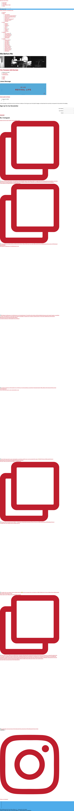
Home (1, 10)
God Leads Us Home (5, 96)
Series (3, 13)
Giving (3, 5)
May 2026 (7, 43)
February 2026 (7, 46)
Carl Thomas (7, 33)
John (5, 26)
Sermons (5, 10)
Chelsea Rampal (8, 34)
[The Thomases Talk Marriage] (23, 67)
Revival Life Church (4, 0)
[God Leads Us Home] (23, 94)
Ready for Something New (10, 16)
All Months (7, 50)
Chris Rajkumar (8, 35)
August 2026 (7, 39)
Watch (3, 77)
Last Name (61, 110)
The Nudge (7, 14)
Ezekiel (6, 24)
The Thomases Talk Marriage (9, 70)
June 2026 (7, 42)
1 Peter (6, 30)
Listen (3, 78)
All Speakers (7, 37)
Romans (6, 28)
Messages (4, 3)
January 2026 (7, 47)
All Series (6, 21)
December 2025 (8, 48)
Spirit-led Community (9, 18)
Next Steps (4, 2)
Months (3, 38)
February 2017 (7, 49)
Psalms (6, 23)
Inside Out (7, 17)
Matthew (6, 25)
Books (3, 22)
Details (3, 76)
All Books (6, 31)
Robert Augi (7, 36)
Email (62, 112)
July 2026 (6, 41)
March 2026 (7, 45)
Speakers (4, 32)
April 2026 (7, 44)
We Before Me (10, 10)
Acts (5, 27)
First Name (61, 108)
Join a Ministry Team (6, 4)
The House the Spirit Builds (10, 15)
